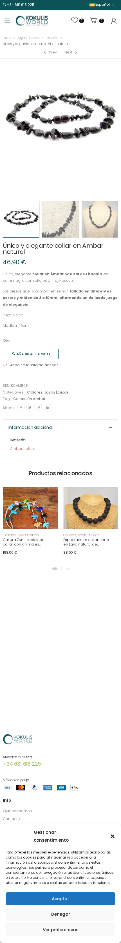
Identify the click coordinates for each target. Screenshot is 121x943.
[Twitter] (30, 408)
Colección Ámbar (29, 398)
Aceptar (60, 899)
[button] (112, 836)
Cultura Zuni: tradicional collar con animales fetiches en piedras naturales (24, 546)
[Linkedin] (47, 408)
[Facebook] (21, 408)
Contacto (11, 818)
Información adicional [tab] (30, 427)
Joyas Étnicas (29, 38)
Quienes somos (17, 810)
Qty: (6, 340)
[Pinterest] (38, 408)
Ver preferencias (61, 930)
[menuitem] (102, 4)
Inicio (7, 38)
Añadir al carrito (33, 354)
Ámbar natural (23, 448)
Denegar (60, 914)
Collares (52, 38)
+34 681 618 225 (20, 4)
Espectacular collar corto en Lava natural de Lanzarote (86, 544)
